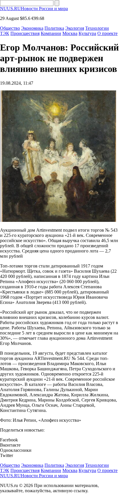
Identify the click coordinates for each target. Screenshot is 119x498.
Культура (87, 33)
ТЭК (4, 33)
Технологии (97, 28)
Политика (54, 28)
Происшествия (25, 33)
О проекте (107, 33)
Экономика (32, 28)
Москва (69, 33)
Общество (10, 28)
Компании (51, 33)
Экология (74, 28)
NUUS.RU (34, 8)
